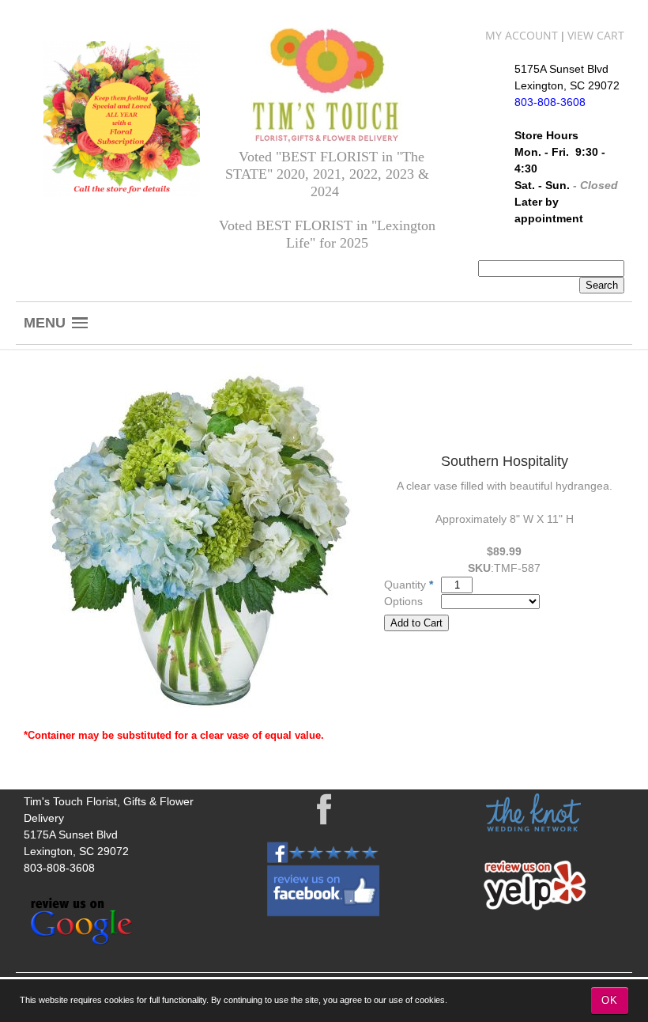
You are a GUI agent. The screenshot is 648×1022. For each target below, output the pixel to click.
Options (403, 601)
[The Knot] (533, 827)
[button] (56, 323)
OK (609, 1000)
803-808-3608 (59, 867)
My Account (521, 35)
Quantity (405, 584)
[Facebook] (324, 809)
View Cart (595, 35)
